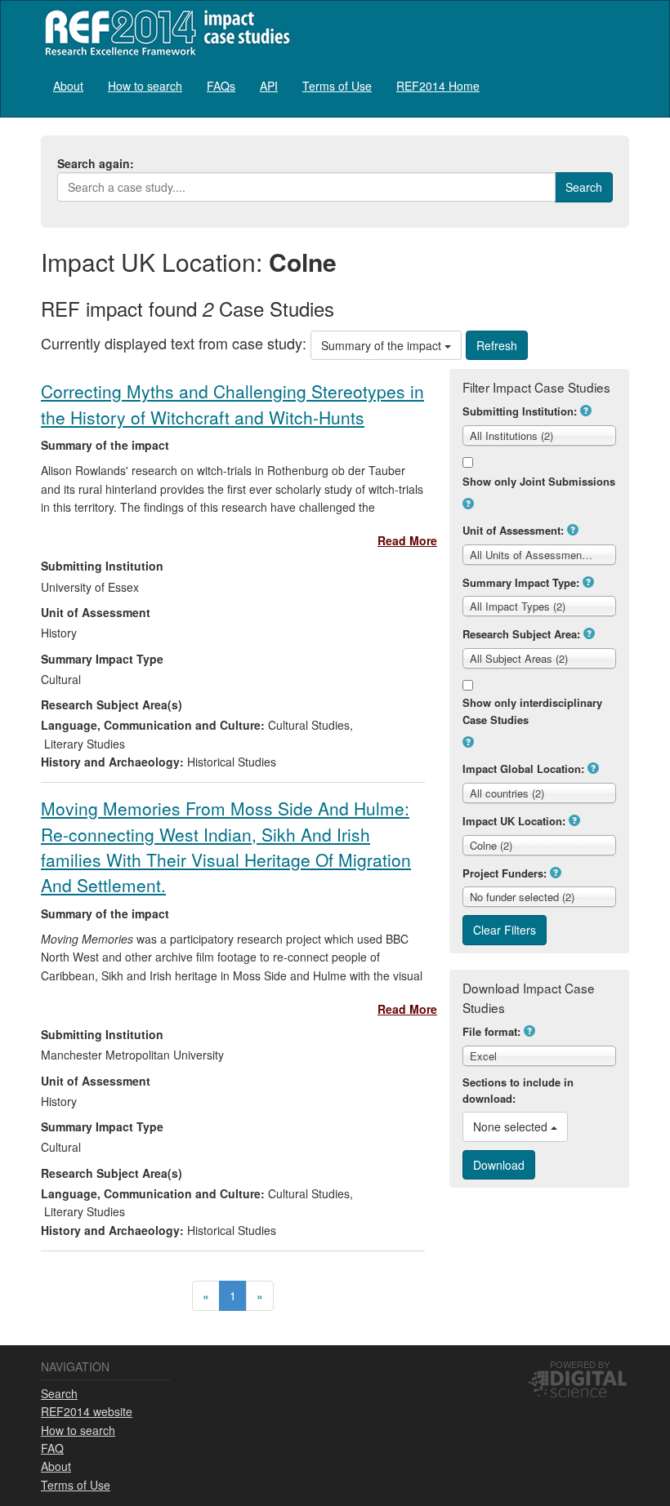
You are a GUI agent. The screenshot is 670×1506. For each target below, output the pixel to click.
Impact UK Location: (513, 821)
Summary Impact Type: (520, 582)
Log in (613, 79)
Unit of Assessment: (513, 530)
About (68, 86)
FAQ (52, 1448)
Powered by (580, 1364)
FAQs (221, 86)
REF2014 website (86, 1411)
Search (59, 1393)
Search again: (95, 163)
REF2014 (164, 32)
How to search (145, 86)
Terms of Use (337, 86)
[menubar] (266, 85)
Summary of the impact (382, 345)
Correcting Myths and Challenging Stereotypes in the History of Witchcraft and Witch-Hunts (232, 404)
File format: (491, 1031)
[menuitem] (68, 85)
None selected (512, 1126)
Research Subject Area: (521, 634)
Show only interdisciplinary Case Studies (532, 711)
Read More (407, 540)
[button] (586, 410)
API (269, 86)
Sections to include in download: (518, 1090)
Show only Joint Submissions (538, 481)
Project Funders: (504, 873)
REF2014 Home (438, 86)
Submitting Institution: (519, 411)
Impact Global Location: (523, 768)
